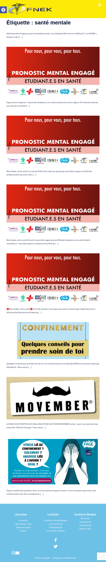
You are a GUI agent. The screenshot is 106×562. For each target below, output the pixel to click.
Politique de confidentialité (64, 558)
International (85, 525)
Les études (53, 514)
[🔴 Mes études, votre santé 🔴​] (53, 141)
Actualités (23, 520)
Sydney (43, 508)
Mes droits (85, 518)
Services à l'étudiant (85, 514)
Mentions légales (42, 558)
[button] (3, 9)
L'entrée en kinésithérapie (55, 520)
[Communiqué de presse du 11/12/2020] (53, 72)
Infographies (85, 522)
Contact (23, 531)
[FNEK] (30, 9)
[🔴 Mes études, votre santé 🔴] (53, 210)
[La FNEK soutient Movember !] (53, 398)
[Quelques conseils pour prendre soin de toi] (53, 340)
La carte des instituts (55, 531)
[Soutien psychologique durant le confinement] (53, 461)
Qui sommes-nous (23, 524)
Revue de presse (23, 527)
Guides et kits (85, 528)
